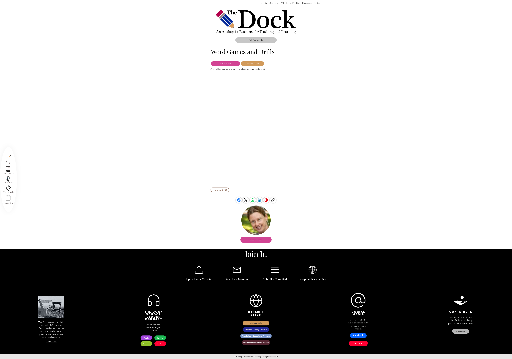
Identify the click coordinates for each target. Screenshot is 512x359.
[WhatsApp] (253, 200)
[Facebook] (239, 200)
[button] (256, 40)
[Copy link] (273, 200)
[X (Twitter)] (246, 200)
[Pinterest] (266, 200)
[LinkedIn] (259, 200)
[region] (8, 159)
